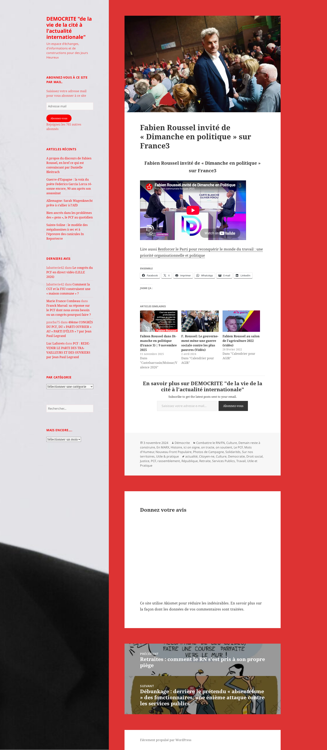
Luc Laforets (55, 343)
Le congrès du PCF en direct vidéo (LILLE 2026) (69, 272)
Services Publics (223, 461)
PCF (153, 461)
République (189, 461)
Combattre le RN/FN (210, 443)
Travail (241, 461)
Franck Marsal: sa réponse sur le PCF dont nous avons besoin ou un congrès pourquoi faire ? (68, 310)
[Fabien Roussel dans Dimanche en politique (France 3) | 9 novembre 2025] (159, 321)
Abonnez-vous (59, 118)
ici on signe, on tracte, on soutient (208, 447)
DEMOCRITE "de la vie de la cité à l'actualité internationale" (69, 27)
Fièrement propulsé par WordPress (165, 740)
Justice (144, 461)
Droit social (254, 456)
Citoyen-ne (206, 456)
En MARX (162, 447)
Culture (231, 443)
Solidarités (233, 452)
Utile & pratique (167, 456)
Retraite (205, 461)
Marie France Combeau (63, 301)
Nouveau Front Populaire (174, 452)
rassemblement (168, 461)
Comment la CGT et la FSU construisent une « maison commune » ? (68, 288)
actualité (191, 456)
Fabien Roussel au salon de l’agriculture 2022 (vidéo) (241, 340)
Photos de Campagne (208, 452)
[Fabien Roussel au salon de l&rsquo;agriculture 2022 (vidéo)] (241, 321)
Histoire (176, 447)
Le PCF (238, 447)
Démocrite (182, 443)
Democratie (236, 456)
